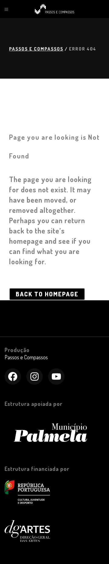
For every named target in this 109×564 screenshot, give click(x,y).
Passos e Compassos (36, 49)
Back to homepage (47, 294)
